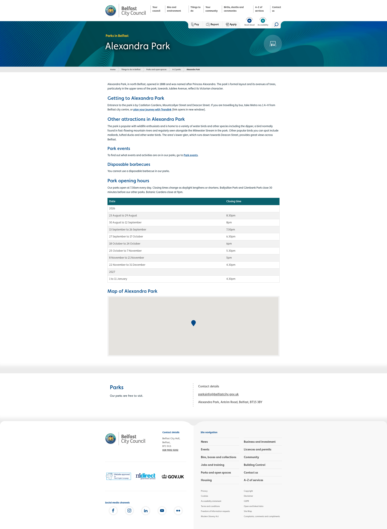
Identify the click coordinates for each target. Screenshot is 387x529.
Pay (196, 24)
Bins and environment (174, 9)
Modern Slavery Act (210, 516)
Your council (156, 9)
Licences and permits (257, 449)
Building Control (254, 464)
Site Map (248, 511)
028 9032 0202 (170, 450)
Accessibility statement (211, 501)
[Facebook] (113, 511)
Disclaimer (248, 496)
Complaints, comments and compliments (262, 516)
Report (215, 24)
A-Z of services (259, 9)
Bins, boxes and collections (218, 457)
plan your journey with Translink (152, 109)
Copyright (248, 491)
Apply (233, 24)
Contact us (276, 9)
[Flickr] (178, 511)
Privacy (204, 491)
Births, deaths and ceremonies (234, 9)
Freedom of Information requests (215, 511)
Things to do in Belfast (131, 69)
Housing (206, 480)
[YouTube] (162, 511)
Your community (211, 9)
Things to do (195, 9)
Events (205, 449)
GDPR (246, 501)
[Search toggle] (276, 24)
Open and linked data (253, 506)
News (204, 441)
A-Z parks (176, 69)
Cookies (204, 496)
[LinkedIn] (146, 511)
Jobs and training (212, 464)
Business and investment (260, 441)
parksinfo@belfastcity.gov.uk (218, 394)
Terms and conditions (210, 506)
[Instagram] (129, 511)
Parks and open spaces (156, 69)
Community (251, 457)
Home (112, 69)
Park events (191, 155)
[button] (193, 323)
